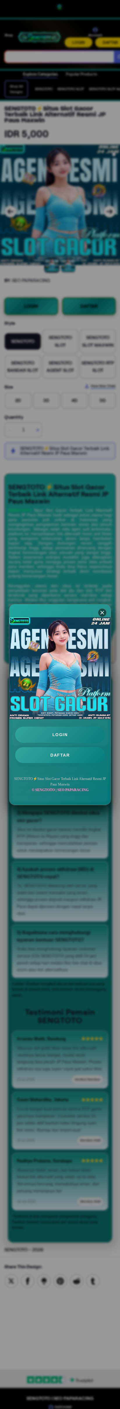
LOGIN (60, 734)
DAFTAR (60, 755)
